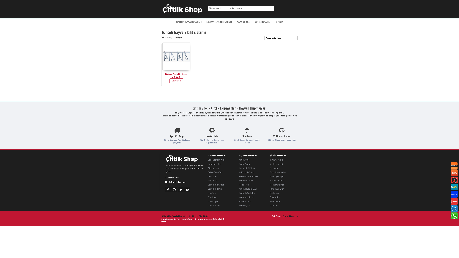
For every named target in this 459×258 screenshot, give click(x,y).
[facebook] (168, 189)
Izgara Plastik (274, 205)
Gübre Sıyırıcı (212, 193)
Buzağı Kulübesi (275, 197)
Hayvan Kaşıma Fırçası (277, 176)
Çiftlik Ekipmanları (263, 22)
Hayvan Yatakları (213, 176)
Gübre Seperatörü (214, 205)
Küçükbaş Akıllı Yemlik (246, 180)
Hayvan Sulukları (243, 22)
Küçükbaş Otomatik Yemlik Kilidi (249, 176)
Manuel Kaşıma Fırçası (277, 180)
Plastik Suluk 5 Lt (275, 201)
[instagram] (174, 189)
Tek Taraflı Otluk (244, 184)
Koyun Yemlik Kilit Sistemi (247, 168)
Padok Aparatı (274, 193)
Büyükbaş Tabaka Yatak (215, 172)
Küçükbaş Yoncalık (244, 164)
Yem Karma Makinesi (276, 160)
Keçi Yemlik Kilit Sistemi (246, 172)
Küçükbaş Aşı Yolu (244, 205)
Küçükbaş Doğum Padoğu (247, 193)
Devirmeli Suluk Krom (215, 189)
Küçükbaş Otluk (244, 160)
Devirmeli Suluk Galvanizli (216, 184)
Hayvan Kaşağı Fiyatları (277, 189)
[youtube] (187, 189)
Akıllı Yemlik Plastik (245, 201)
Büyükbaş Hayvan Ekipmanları (189, 22)
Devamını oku (176, 80)
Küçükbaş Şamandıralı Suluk (248, 189)
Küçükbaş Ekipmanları (248, 155)
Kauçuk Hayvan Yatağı (214, 180)
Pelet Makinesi (274, 168)
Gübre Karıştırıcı (213, 197)
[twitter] (181, 189)
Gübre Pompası (213, 201)
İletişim (279, 22)
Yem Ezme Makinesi (276, 164)
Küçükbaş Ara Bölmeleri (246, 197)
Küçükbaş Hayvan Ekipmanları (219, 22)
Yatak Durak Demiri (214, 168)
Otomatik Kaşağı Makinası (278, 172)
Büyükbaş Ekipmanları (217, 155)
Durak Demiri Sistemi (214, 164)
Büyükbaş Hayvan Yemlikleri (216, 160)
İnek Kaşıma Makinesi (277, 184)
